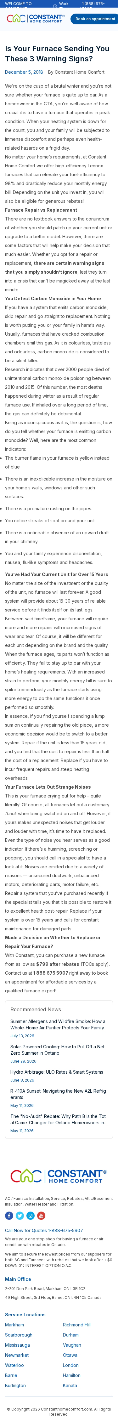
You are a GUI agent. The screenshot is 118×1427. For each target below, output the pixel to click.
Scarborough (18, 1334)
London (71, 1365)
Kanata (70, 1385)
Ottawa (70, 1355)
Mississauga (17, 1345)
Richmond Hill (77, 1324)
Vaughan (72, 1345)
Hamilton (72, 1375)
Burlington (15, 1385)
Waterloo (14, 1365)
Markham (14, 1324)
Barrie (11, 1375)
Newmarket (17, 1355)
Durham (71, 1334)
